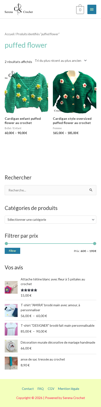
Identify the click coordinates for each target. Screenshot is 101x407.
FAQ (41, 389)
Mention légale (68, 389)
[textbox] (49, 219)
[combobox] (50, 220)
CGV (51, 389)
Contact (28, 389)
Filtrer (12, 250)
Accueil (9, 34)
